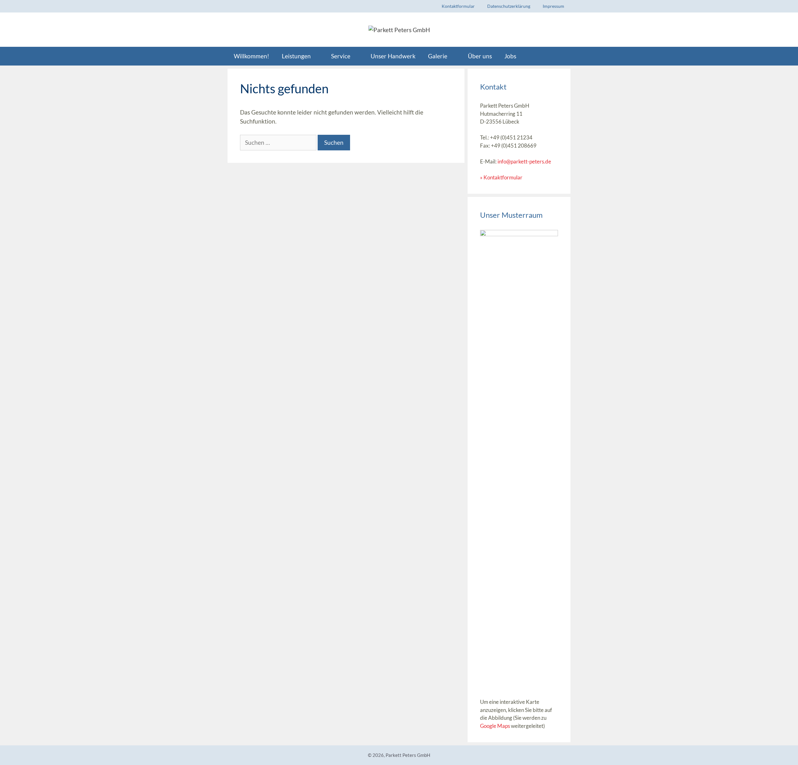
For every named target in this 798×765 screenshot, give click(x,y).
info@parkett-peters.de (524, 161)
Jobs (510, 56)
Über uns (480, 56)
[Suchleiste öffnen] (560, 56)
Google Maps (495, 726)
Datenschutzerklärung (508, 6)
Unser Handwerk (393, 56)
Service (340, 56)
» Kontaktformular (501, 177)
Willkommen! (251, 56)
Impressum (553, 6)
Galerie (437, 56)
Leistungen (296, 56)
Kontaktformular (458, 6)
